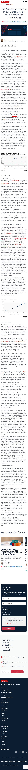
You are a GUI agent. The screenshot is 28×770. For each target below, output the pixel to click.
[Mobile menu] (26, 2)
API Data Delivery (5, 702)
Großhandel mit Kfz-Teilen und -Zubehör (17, 328)
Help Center (4, 731)
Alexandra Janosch (8, 39)
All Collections (4, 708)
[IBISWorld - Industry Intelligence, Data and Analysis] (4, 681)
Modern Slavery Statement (15, 761)
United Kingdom (5, 718)
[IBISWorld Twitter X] (19, 752)
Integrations (4, 700)
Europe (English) (6, 609)
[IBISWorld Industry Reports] (5, 2)
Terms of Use (4, 758)
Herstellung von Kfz (5, 183)
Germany (6, 21)
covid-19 (24, 21)
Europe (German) (7, 612)
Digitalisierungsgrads (6, 89)
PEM (2, 569)
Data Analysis (19, 566)
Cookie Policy (11, 758)
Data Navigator (4, 729)
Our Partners (4, 738)
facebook (8, 45)
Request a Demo (5, 747)
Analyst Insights (9, 4)
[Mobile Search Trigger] (23, 1)
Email (15, 45)
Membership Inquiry (5, 749)
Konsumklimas (15, 180)
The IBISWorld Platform (6, 697)
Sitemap (25, 761)
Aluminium (14, 116)
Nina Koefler (7, 562)
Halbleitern (9, 233)
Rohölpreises (10, 88)
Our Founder (4, 736)
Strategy (19, 21)
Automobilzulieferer (19, 56)
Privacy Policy (8, 623)
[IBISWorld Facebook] (23, 752)
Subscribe (8, 628)
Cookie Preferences (21, 758)
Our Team (3, 733)
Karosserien (16, 106)
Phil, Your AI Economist (6, 692)
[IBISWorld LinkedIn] (16, 752)
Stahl (4, 119)
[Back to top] (25, 767)
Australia (5, 607)
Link (2, 45)
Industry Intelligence (6, 690)
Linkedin (5, 45)
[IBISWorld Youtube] (26, 752)
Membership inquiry (17, 672)
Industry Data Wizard (6, 695)
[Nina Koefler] (2, 563)
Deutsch (3, 741)
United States (4, 710)
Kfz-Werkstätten (5, 341)
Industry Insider (4, 726)
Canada (3, 715)
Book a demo (5, 672)
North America (6, 614)
